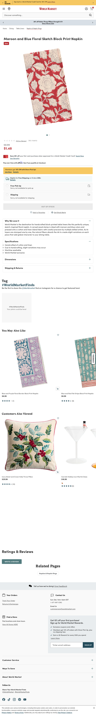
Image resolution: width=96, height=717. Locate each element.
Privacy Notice (7, 712)
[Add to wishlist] (58, 335)
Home (5, 28)
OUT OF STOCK (48, 206)
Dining (11, 28)
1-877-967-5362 (56, 602)
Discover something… (13, 15)
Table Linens (20, 28)
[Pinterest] (19, 699)
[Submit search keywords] (90, 14)
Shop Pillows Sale (48, 23)
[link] (91, 8)
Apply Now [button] (80, 156)
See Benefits (14, 158)
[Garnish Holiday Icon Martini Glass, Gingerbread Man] (62, 483)
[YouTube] (24, 699)
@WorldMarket (8, 692)
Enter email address (61, 645)
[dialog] (48, 711)
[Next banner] (93, 3)
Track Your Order (8, 601)
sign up (88, 645)
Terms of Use (19, 712)
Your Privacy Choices (65, 712)
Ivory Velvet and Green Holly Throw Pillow (17, 477)
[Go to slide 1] (47, 135)
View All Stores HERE (10, 624)
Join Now (8, 172)
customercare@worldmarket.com (62, 609)
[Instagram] (14, 699)
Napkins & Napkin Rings (34, 28)
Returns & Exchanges (10, 604)
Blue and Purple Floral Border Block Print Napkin (20, 393)
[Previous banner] (3, 3)
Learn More (51, 2)
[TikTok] (9, 699)
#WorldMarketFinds (22, 692)
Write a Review (21, 141)
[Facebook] (3, 699)
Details (16, 172)
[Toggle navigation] (4, 9)
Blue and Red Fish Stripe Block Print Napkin (77, 393)
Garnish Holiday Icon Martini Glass (74, 477)
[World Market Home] (48, 8)
